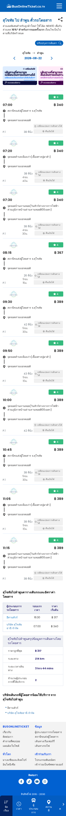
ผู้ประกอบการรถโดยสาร (48, 732)
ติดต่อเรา (8, 737)
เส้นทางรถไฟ (42, 746)
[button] (20, 75)
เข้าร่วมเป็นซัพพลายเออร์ (49, 764)
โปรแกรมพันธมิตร (45, 760)
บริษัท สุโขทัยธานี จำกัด (14, 626)
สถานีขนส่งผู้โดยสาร (46, 737)
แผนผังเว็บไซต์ (11, 746)
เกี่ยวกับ (7, 732)
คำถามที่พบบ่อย (11, 741)
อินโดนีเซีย (9, 764)
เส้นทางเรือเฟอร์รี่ (45, 741)
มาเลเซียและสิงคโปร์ (15, 760)
